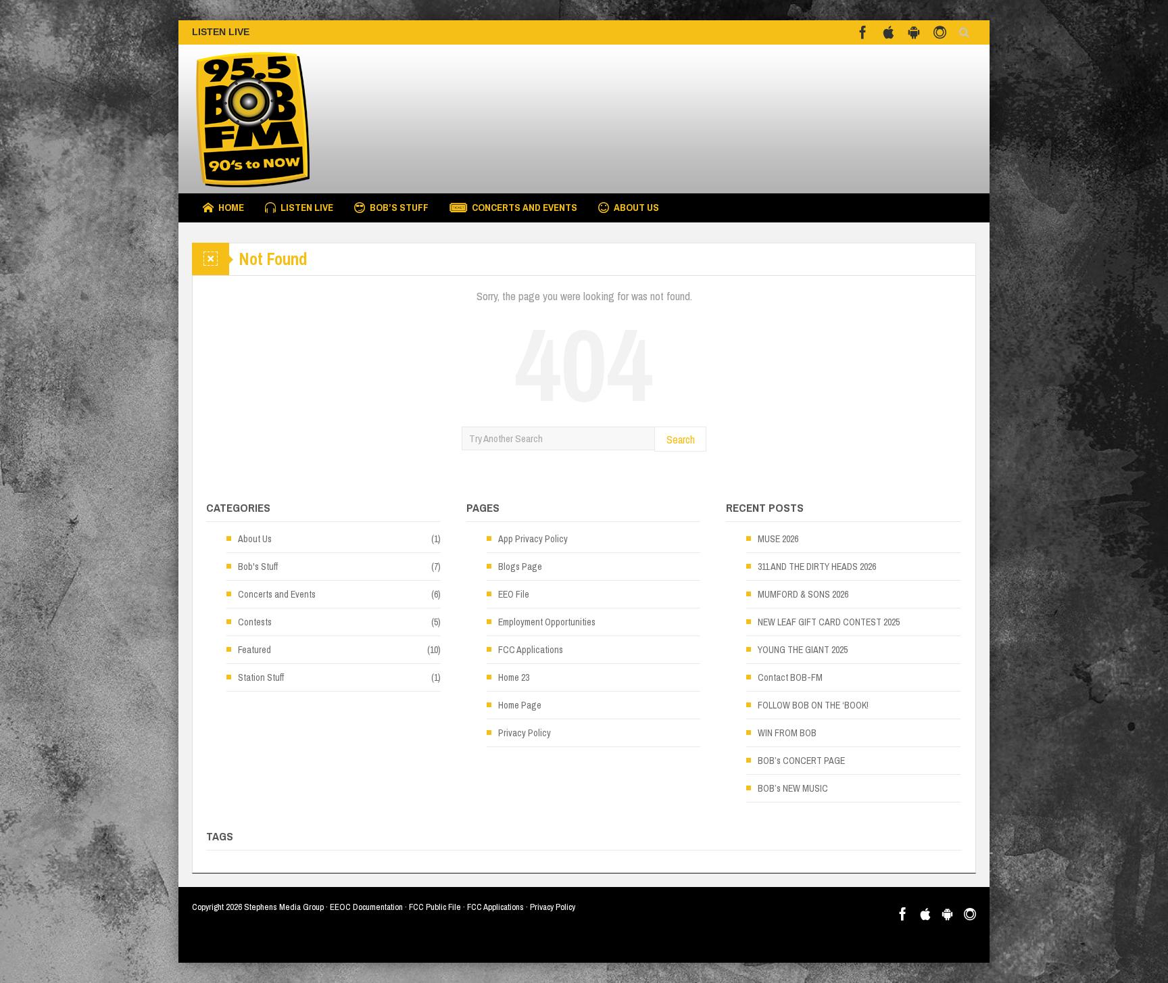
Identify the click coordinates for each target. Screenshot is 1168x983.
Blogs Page (520, 566)
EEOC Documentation (366, 907)
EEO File (513, 594)
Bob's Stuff (258, 566)
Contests (255, 622)
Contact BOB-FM (790, 677)
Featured (254, 650)
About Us (636, 207)
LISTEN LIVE (220, 31)
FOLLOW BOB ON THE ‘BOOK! (813, 705)
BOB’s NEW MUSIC (793, 788)
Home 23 (513, 677)
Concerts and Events (524, 207)
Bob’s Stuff (399, 207)
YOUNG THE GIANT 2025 (803, 650)
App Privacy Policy (533, 539)
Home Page (519, 705)
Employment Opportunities (546, 622)
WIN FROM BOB (787, 733)
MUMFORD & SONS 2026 (803, 594)
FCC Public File (435, 907)
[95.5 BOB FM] (293, 119)
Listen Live (307, 207)
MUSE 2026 (778, 539)
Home (231, 207)
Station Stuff (261, 677)
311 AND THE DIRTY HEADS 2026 (817, 566)
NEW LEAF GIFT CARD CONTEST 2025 (829, 622)
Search (680, 439)
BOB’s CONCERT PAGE (801, 760)
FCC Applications (530, 650)
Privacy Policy (524, 733)
